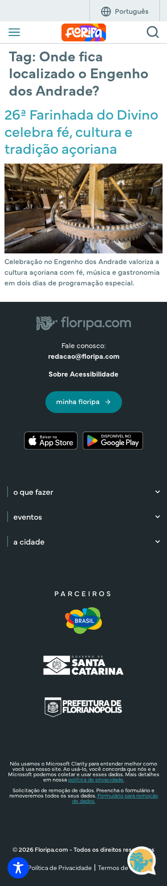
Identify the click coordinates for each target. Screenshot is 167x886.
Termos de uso (119, 867)
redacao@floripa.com (83, 356)
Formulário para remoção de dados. (115, 798)
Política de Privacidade (60, 867)
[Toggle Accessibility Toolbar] (18, 867)
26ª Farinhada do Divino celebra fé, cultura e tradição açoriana (81, 131)
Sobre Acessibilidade (83, 373)
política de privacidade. (96, 779)
